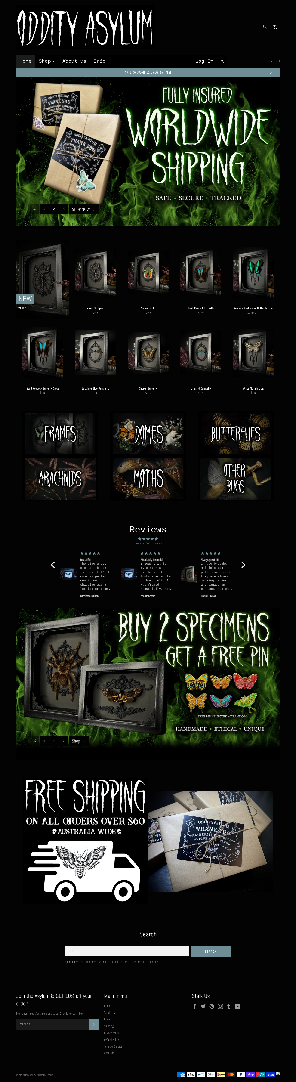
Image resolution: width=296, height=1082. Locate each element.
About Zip (109, 1053)
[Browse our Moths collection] (148, 478)
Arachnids (104, 962)
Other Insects (138, 962)
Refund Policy (111, 1039)
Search (210, 951)
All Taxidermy (88, 962)
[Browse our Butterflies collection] (236, 433)
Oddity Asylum (29, 1074)
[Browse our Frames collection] (60, 433)
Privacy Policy (111, 1033)
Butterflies (153, 962)
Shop (79, 741)
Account (275, 61)
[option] (148, 684)
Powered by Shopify (45, 1074)
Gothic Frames (120, 962)
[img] (148, 539)
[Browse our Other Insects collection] (236, 478)
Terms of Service (113, 1046)
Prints (107, 1019)
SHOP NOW (83, 218)
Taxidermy (109, 1012)
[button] (54, 565)
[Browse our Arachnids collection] (60, 478)
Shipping (109, 1026)
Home (107, 1006)
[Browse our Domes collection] (148, 433)
